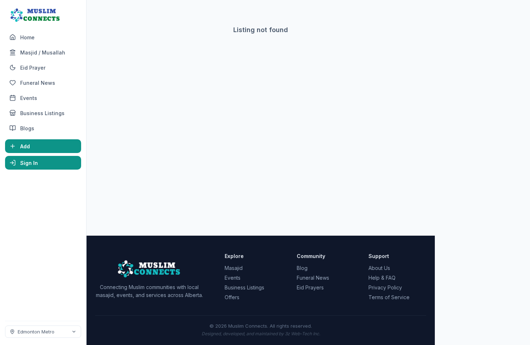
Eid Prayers (310, 287)
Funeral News (313, 278)
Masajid (234, 268)
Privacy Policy (385, 287)
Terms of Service (389, 297)
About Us (379, 268)
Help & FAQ (382, 278)
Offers (232, 297)
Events (232, 278)
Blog (302, 268)
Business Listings (244, 287)
